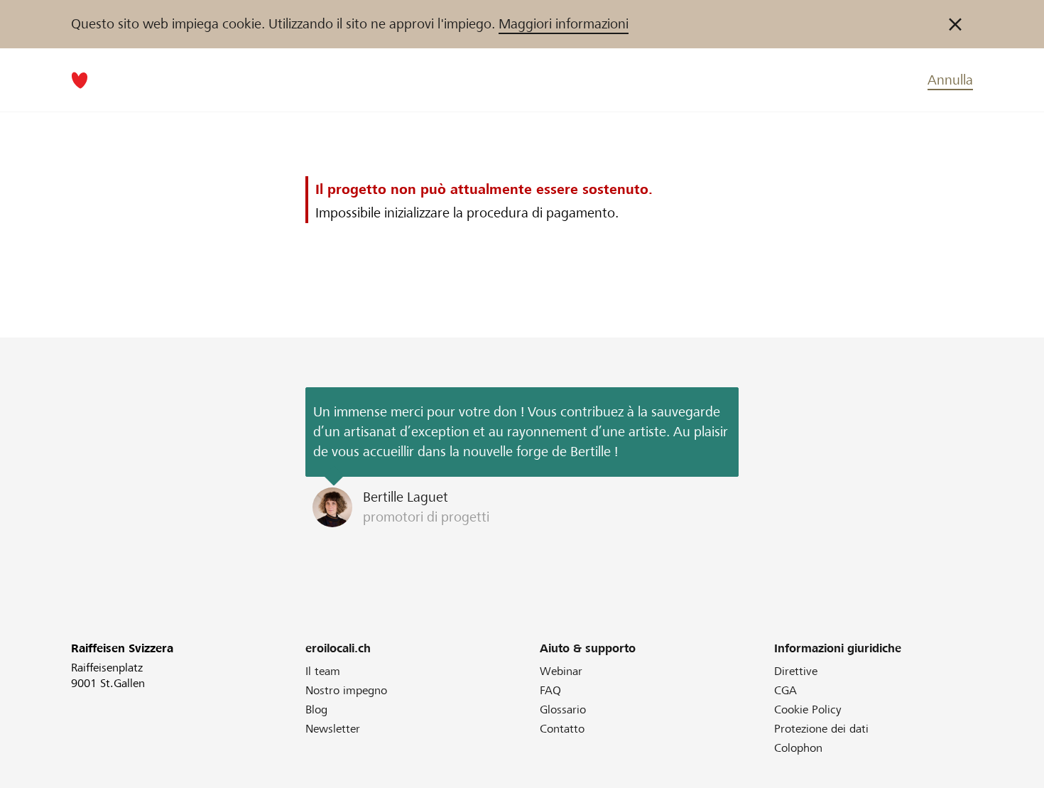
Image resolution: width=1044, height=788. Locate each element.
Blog (316, 709)
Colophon (798, 748)
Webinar (561, 671)
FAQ (550, 690)
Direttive (795, 671)
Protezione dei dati (821, 728)
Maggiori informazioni (564, 24)
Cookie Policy (808, 709)
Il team (322, 671)
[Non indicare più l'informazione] (955, 24)
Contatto (562, 728)
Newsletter (332, 728)
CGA (785, 690)
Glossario (563, 709)
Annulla (950, 80)
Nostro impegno (346, 690)
